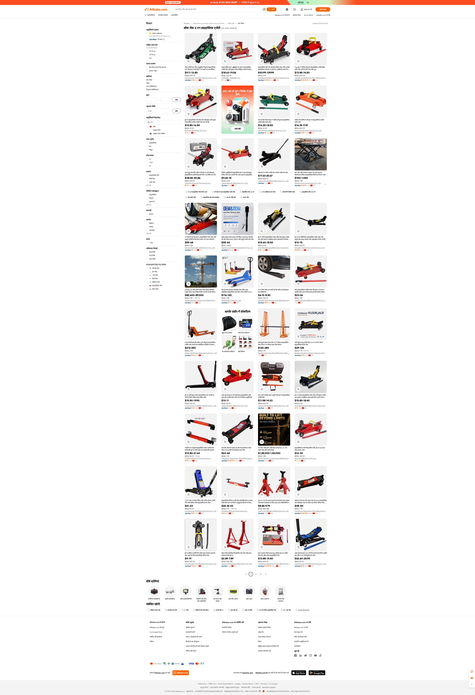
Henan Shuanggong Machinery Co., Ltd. (200, 248)
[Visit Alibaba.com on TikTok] (320, 655)
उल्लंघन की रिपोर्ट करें (264, 651)
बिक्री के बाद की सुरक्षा (192, 641)
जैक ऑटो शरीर (192, 197)
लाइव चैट (261, 632)
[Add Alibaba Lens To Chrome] (180, 672)
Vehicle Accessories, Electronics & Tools (208, 23)
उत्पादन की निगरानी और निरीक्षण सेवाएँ (197, 646)
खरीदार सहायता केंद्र (264, 627)
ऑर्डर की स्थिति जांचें (300, 637)
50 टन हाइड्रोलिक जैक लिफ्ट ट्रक (197, 192)
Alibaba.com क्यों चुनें (157, 627)
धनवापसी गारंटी (190, 632)
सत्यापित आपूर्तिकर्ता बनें (301, 641)
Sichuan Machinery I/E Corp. (196, 130)
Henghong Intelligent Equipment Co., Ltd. (237, 248)
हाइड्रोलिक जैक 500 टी (308, 192)
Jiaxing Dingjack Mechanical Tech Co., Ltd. (311, 300)
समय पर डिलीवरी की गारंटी (194, 637)
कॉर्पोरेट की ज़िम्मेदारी (156, 637)
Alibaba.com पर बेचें (301, 627)
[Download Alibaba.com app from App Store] (298, 672)
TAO (256, 684)
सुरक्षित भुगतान (190, 627)
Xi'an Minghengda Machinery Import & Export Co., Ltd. (274, 248)
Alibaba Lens (159, 673)
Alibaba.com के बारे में (157, 622)
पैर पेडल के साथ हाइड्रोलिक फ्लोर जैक (224, 192)
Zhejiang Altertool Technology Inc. (198, 183)
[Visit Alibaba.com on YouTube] (315, 655)
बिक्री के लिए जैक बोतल (202, 610)
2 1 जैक (186, 610)
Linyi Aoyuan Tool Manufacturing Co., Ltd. (200, 78)
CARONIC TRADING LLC (230, 78)
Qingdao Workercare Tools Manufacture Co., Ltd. (274, 300)
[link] (472, 671)
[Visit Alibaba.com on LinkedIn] (300, 655)
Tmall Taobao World (225, 684)
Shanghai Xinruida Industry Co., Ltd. (308, 130)
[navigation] (163, 299)
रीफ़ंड (259, 641)
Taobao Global (247, 684)
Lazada (237, 684)
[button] (264, 9)
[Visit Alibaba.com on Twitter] (305, 655)
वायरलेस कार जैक (172, 610)
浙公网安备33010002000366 (277, 691)
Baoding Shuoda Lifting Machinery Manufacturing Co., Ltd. (274, 353)
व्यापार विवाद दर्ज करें (264, 637)
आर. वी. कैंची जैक (231, 197)
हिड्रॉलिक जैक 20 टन (248, 192)
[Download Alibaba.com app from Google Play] (317, 672)
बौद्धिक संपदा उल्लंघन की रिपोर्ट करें (268, 646)
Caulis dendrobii (303, 610)
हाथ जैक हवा (234, 610)
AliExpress (202, 684)
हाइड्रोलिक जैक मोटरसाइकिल (211, 197)
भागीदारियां (297, 646)
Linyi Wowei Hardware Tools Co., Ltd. (272, 130)
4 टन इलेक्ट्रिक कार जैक (268, 192)
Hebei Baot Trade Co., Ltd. (231, 300)
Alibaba (186, 23)
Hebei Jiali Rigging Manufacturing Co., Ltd (201, 353)
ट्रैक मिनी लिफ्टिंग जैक (289, 192)
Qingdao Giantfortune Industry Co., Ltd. (310, 248)
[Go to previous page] (246, 574)
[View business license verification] (260, 691)
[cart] (295, 10)
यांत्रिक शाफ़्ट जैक (155, 610)
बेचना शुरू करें (298, 632)
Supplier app (247, 673)
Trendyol (264, 684)
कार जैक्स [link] (241, 23)
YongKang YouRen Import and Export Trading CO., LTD (274, 78)
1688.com (212, 684)
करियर (152, 641)
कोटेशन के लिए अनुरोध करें (230, 632)
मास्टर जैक (246, 197)
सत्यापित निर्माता (227, 627)
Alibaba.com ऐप (261, 673)
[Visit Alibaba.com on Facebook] (295, 655)
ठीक (176, 100)
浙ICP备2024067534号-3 (300, 691)
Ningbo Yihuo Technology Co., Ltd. (308, 183)
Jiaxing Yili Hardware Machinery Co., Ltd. (273, 181)
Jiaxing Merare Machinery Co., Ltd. (234, 183)
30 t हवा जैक (287, 610)
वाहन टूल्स (231, 23)
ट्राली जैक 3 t (220, 610)
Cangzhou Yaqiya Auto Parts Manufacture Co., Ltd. (311, 78)
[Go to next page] (265, 574)
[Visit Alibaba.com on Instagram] (310, 655)
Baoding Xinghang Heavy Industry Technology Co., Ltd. (311, 353)
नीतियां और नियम (191, 651)
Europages (273, 684)
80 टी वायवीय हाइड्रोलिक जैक (267, 610)
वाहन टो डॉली (248, 610)
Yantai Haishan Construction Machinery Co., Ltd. (201, 300)
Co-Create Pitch (156, 632)
